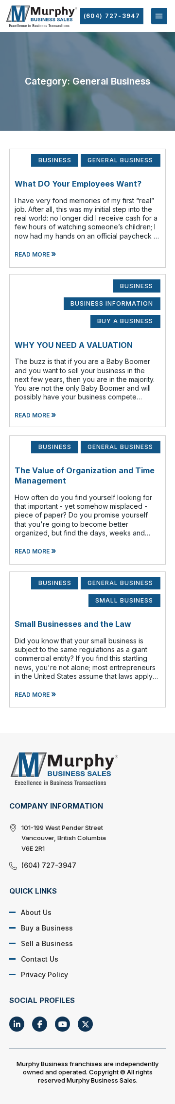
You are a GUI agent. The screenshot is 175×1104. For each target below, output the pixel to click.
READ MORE (35, 254)
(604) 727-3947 (112, 15)
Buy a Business (47, 928)
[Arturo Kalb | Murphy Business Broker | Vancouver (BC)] (80, 768)
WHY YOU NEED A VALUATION (74, 345)
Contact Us (39, 959)
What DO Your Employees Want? (78, 184)
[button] (159, 16)
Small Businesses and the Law (73, 624)
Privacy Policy (44, 974)
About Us (36, 912)
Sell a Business (47, 943)
